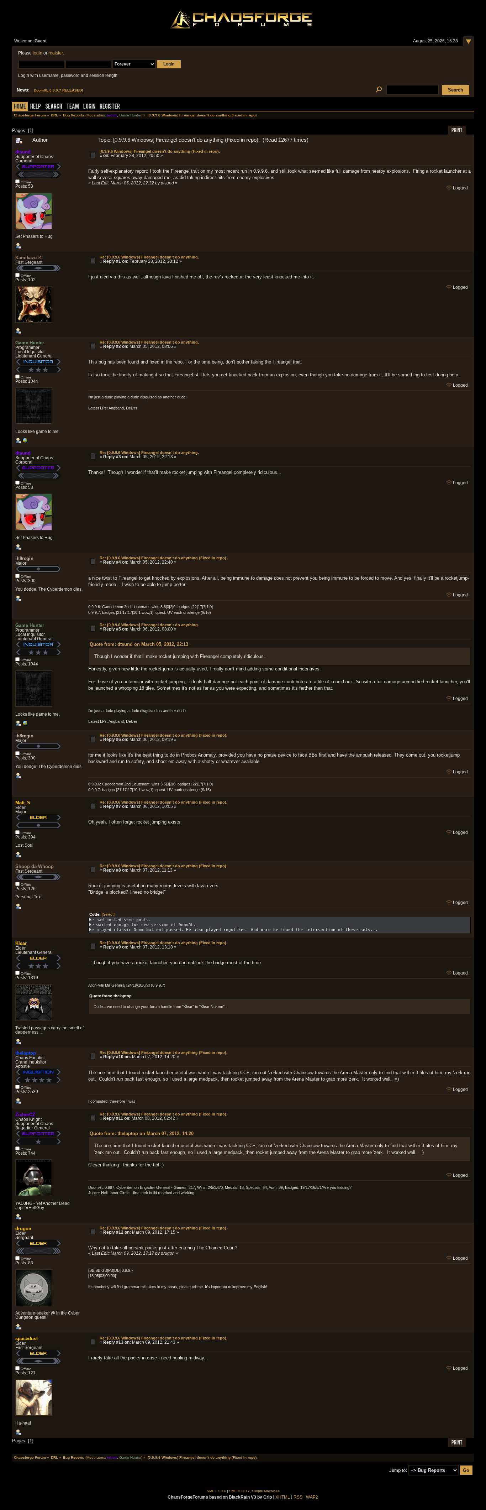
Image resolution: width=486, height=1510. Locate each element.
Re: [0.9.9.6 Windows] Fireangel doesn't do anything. (149, 257)
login (37, 53)
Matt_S (22, 802)
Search (53, 107)
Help (35, 107)
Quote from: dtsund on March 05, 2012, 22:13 (139, 644)
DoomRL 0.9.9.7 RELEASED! (58, 90)
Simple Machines (266, 1491)
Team (73, 107)
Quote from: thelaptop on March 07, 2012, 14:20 (142, 1133)
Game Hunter (130, 115)
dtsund (23, 152)
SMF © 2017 (239, 1491)
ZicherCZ (25, 1114)
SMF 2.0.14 (216, 1491)
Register (110, 107)
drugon (23, 1228)
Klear (21, 943)
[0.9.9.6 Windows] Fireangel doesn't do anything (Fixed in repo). (160, 151)
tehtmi (112, 115)
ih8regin (24, 558)
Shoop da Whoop (34, 866)
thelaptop (25, 1053)
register (55, 53)
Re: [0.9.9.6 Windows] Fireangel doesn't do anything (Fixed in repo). (163, 558)
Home (20, 107)
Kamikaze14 (28, 257)
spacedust (26, 1338)
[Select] (108, 914)
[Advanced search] (379, 90)
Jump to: (398, 1470)
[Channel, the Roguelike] (25, 442)
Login (89, 107)
